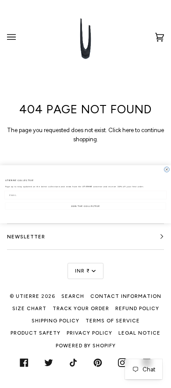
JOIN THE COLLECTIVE (85, 206)
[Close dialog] (166, 169)
